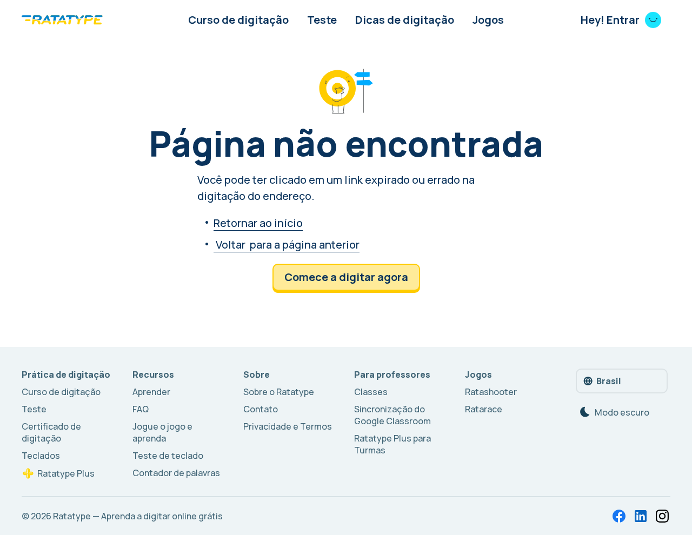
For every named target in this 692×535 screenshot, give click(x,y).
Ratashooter (491, 392)
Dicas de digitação (404, 19)
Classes (371, 392)
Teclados (41, 456)
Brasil (608, 381)
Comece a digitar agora (346, 277)
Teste (322, 19)
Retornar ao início (258, 223)
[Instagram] (662, 516)
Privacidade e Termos (287, 426)
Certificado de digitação (51, 432)
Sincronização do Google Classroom (392, 415)
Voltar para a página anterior (287, 244)
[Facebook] (619, 516)
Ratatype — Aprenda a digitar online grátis (138, 516)
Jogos (488, 19)
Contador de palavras (176, 473)
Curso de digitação (238, 19)
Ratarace (483, 409)
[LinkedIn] (641, 516)
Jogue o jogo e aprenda (162, 432)
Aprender (151, 392)
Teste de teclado (167, 456)
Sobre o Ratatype (278, 392)
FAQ (140, 409)
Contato (260, 409)
